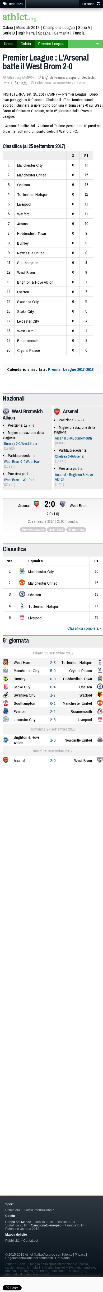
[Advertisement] (51, 824)
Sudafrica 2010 (16, 1225)
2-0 (52, 760)
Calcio (8, 27)
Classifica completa (83, 628)
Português (10, 83)
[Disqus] (53, 947)
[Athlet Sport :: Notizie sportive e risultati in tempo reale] (20, 17)
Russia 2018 (44, 1222)
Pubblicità (12, 1240)
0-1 (52, 703)
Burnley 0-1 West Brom (20, 443)
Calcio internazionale (39, 1210)
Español (74, 77)
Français (60, 77)
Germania (61, 33)
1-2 (52, 695)
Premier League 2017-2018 (70, 369)
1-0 (52, 740)
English (47, 77)
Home (8, 44)
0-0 (52, 679)
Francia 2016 (74, 1225)
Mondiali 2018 (28, 27)
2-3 (52, 662)
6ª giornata (76, 529)
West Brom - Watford (19, 479)
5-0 (52, 670)
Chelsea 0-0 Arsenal (69, 456)
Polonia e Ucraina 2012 (22, 1228)
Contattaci (30, 1240)
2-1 (52, 711)
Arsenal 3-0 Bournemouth (73, 438)
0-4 (52, 687)
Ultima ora (12, 1210)
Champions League (59, 27)
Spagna (44, 33)
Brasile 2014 (66, 1222)
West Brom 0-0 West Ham (22, 461)
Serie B (9, 33)
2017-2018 (56, 529)
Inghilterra (26, 33)
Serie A (84, 27)
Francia (79, 33)
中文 (23, 83)
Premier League (51, 44)
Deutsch (88, 77)
